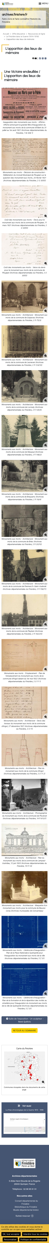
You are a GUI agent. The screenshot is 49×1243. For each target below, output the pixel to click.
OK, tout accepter (11, 1234)
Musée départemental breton (26, 1209)
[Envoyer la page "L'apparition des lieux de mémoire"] (36, 58)
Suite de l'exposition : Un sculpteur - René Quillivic (26, 1020)
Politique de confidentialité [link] (33, 1239)
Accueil (6, 34)
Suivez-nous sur (23, 1215)
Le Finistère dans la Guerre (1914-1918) (22, 36)
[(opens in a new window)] (24, 655)
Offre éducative (18, 34)
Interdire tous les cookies (35, 1234)
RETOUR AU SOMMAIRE (24, 1030)
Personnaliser (10, 1239)
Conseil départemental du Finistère (26, 1202)
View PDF (33, 58)
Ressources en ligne (36, 34)
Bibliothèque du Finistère (26, 1206)
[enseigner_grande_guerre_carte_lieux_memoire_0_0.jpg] (24, 1067)
